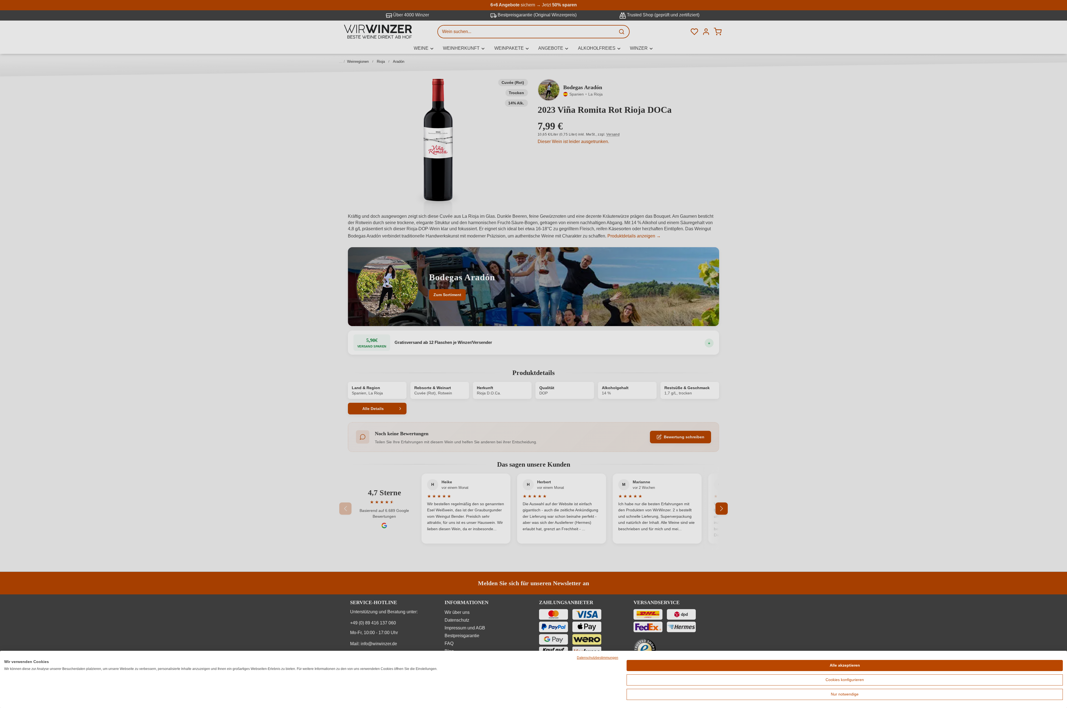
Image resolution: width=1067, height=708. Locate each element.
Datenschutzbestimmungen (597, 658)
